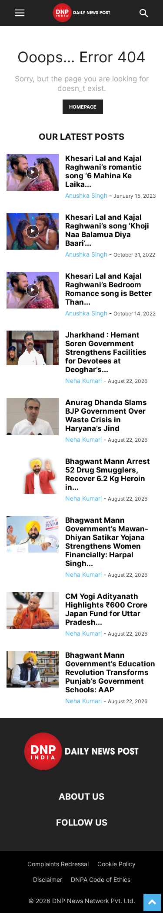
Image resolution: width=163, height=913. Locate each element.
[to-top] (152, 898)
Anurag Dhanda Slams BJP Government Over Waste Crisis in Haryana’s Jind (106, 415)
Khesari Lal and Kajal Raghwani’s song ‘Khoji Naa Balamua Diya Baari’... (107, 230)
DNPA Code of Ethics (100, 879)
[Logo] (81, 770)
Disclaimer (47, 879)
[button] (20, 13)
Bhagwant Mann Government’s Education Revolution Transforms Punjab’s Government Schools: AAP (110, 672)
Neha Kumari (83, 380)
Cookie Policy (116, 864)
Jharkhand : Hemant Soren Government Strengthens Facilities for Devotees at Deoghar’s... (105, 352)
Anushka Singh (86, 195)
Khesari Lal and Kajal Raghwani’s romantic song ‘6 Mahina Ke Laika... (103, 171)
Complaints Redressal (58, 864)
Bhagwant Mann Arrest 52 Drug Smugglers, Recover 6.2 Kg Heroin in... (107, 474)
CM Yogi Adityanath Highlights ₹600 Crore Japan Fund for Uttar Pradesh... (106, 609)
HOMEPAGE (82, 107)
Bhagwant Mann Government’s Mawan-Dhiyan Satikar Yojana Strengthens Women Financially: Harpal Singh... (106, 542)
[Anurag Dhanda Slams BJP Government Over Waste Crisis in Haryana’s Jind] (33, 417)
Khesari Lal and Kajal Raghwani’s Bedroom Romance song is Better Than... (108, 289)
